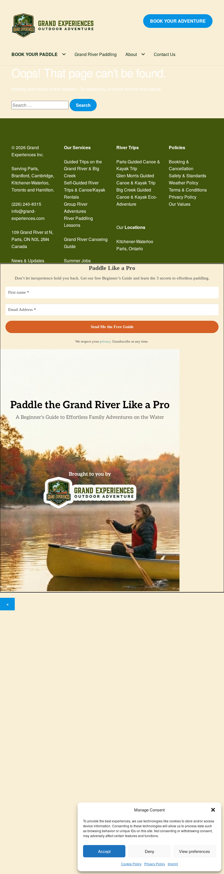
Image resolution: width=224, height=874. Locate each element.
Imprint (173, 863)
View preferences (194, 851)
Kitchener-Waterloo (134, 241)
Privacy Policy (154, 863)
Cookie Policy (131, 863)
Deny (149, 851)
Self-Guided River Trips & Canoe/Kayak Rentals (84, 189)
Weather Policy (183, 182)
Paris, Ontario (129, 248)
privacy (105, 341)
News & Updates (27, 260)
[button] (213, 810)
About (131, 54)
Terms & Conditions (188, 190)
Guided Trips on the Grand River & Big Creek (83, 168)
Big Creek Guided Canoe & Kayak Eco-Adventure (136, 197)
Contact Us (164, 54)
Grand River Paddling (96, 54)
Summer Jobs (77, 260)
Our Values (179, 204)
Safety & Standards (187, 175)
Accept (104, 851)
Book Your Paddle (34, 54)
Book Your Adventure (178, 21)
